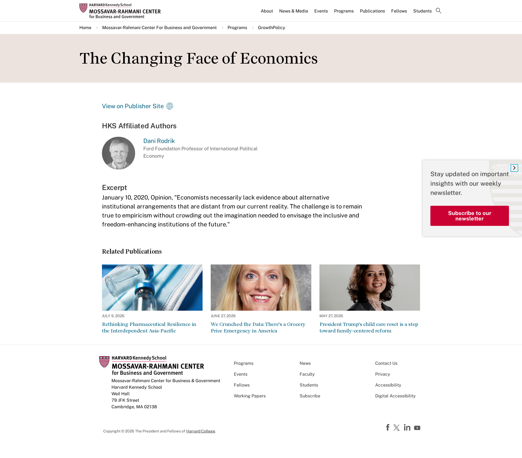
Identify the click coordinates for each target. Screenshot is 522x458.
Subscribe (310, 395)
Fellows (399, 11)
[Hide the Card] (514, 168)
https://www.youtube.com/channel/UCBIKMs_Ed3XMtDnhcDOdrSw (418, 428)
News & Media (293, 11)
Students (422, 11)
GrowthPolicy (271, 27)
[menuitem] (267, 13)
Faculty (307, 374)
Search (438, 11)
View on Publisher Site (133, 106)
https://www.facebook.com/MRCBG (388, 427)
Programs (344, 11)
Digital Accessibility (395, 395)
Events (321, 11)
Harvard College (200, 431)
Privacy (382, 374)
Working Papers (250, 395)
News (305, 363)
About (267, 11)
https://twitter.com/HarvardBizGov (397, 428)
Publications (372, 11)
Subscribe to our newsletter (469, 216)
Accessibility (388, 385)
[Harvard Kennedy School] (121, 10)
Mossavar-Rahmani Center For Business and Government (159, 27)
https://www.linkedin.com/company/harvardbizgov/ (408, 427)
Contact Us (386, 363)
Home (85, 27)
